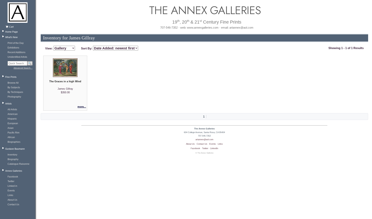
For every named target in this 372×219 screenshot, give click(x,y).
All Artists (12, 109)
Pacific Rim (13, 132)
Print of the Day (16, 43)
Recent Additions (16, 52)
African (11, 137)
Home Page (11, 32)
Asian (11, 128)
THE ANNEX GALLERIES (204, 10)
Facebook (13, 176)
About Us (12, 200)
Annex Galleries (13, 171)
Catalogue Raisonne (18, 164)
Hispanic (12, 118)
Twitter (11, 181)
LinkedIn (214, 148)
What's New (11, 37)
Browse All (13, 82)
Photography (14, 96)
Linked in (12, 186)
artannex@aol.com (204, 139)
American (13, 114)
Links (10, 195)
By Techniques (15, 92)
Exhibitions (13, 47)
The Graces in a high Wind (65, 81)
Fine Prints (10, 77)
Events (11, 190)
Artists (8, 103)
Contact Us (13, 204)
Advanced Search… (23, 68)
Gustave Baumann (15, 149)
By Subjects (14, 87)
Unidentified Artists (17, 57)
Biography (13, 159)
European (13, 123)
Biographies (14, 142)
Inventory (12, 154)
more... (82, 106)
